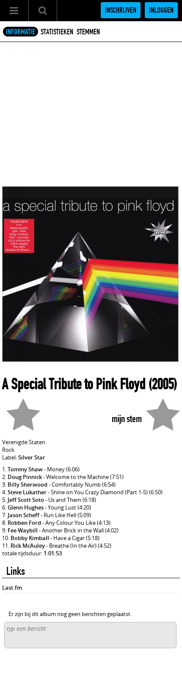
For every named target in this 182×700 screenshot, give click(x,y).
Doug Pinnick (25, 477)
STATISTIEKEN (57, 31)
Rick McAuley (28, 545)
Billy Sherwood (27, 484)
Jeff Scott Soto (26, 500)
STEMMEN (88, 31)
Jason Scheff (23, 515)
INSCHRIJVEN (120, 10)
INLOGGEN (161, 10)
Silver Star (31, 457)
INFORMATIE (20, 31)
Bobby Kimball (30, 538)
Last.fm (12, 587)
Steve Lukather (27, 492)
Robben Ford (24, 522)
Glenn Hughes (26, 507)
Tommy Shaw (25, 469)
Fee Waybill (23, 530)
